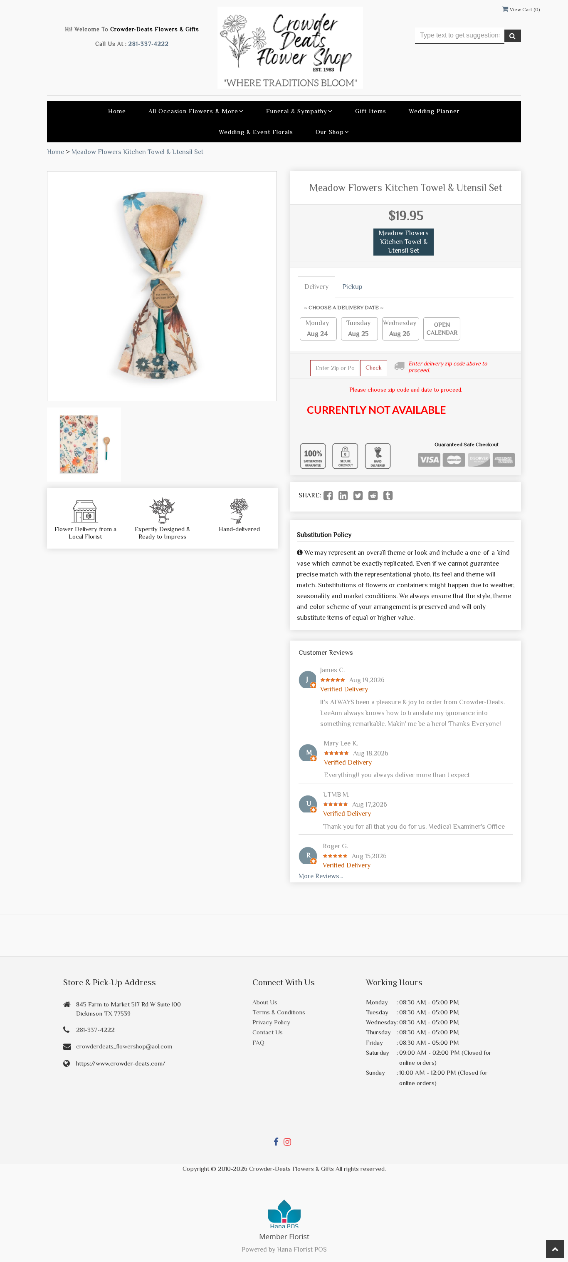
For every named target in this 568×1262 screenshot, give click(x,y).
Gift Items (370, 110)
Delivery (316, 287)
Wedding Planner (434, 110)
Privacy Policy (271, 1022)
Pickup (352, 287)
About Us (264, 1002)
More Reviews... (321, 876)
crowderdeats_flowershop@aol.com (124, 1046)
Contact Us (267, 1032)
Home (117, 110)
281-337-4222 (148, 44)
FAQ (258, 1042)
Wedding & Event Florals (256, 131)
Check (373, 367)
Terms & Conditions (278, 1012)
